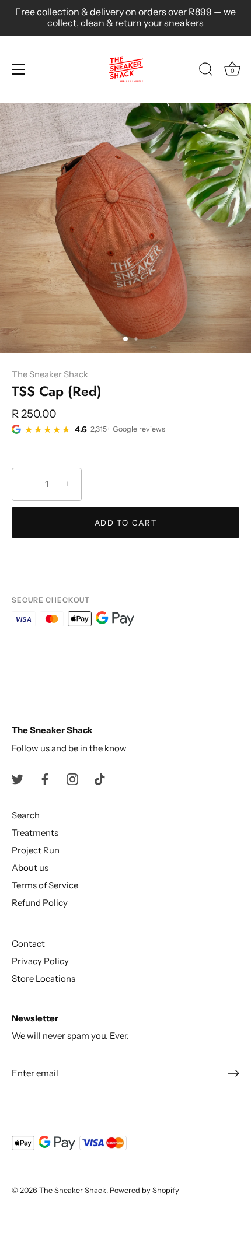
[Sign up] (233, 1073)
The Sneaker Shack (50, 374)
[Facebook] (45, 778)
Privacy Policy (40, 961)
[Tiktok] (100, 778)
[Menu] (19, 69)
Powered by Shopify (144, 1190)
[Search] (206, 71)
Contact (28, 943)
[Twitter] (17, 778)
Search (26, 815)
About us (30, 867)
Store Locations (43, 978)
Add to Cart (126, 522)
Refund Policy (40, 902)
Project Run (36, 850)
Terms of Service (45, 885)
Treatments (35, 832)
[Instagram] (72, 778)
